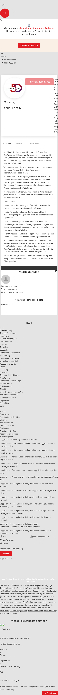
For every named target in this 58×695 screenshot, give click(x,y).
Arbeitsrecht (5, 378)
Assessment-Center (8, 364)
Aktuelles (4, 347)
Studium (3, 372)
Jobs (2, 327)
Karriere (3, 649)
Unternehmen (6, 341)
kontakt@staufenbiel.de (10, 644)
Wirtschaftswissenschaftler (11, 392)
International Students (9, 358)
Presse (3, 655)
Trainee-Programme (8, 333)
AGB (1, 672)
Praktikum (4, 336)
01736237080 (10, 289)
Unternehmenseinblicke (10, 352)
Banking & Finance (8, 397)
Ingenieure (4, 400)
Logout (5, 543)
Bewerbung (5, 355)
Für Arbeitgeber (6, 436)
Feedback (6, 553)
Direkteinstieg (6, 330)
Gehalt (2, 366)
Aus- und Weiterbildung (10, 375)
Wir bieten (20, 143)
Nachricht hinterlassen (14, 292)
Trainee (3, 411)
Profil (5, 536)
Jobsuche (4, 350)
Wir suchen (34, 143)
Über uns (7, 143)
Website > (5, 304)
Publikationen (6, 386)
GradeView (4, 428)
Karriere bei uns (6, 422)
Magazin (3, 344)
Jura (2, 406)
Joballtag (4, 369)
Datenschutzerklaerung (10, 666)
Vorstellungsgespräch (9, 361)
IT (0, 408)
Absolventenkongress (9, 434)
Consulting (4, 403)
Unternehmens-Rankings (10, 380)
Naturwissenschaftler (9, 394)
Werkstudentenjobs (8, 338)
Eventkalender (6, 383)
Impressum (5, 660)
